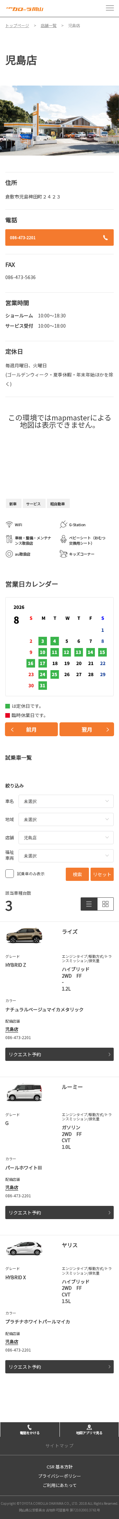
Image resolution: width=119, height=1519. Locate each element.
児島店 (11, 1029)
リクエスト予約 (25, 1054)
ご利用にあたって (60, 1485)
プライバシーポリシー (59, 1476)
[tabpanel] (59, 121)
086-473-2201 (23, 237)
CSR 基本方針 (60, 1467)
